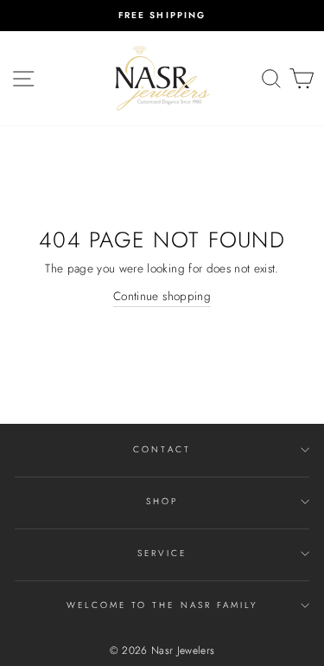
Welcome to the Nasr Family (162, 605)
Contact (161, 449)
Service (161, 553)
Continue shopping (162, 295)
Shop (162, 501)
